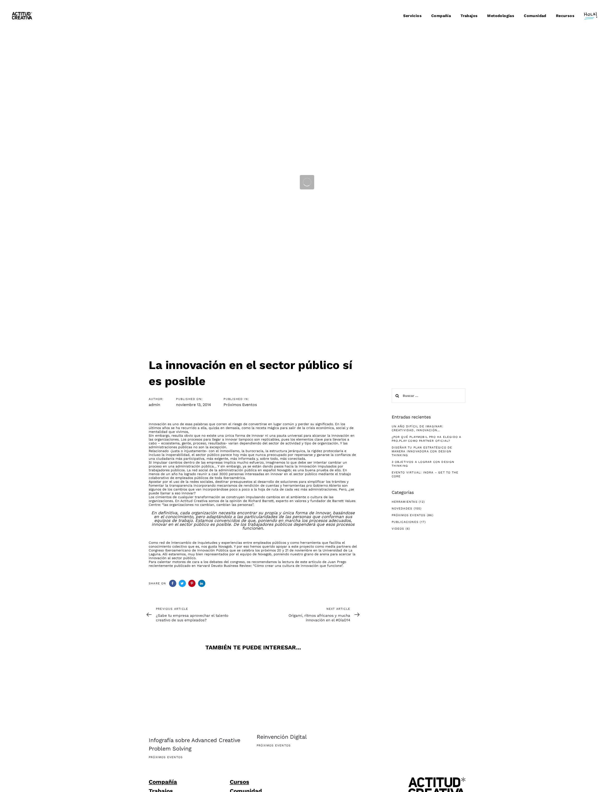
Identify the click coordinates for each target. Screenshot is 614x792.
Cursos (239, 782)
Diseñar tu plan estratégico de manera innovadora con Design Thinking (422, 451)
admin (154, 404)
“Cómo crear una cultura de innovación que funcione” (297, 566)
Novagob (284, 470)
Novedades (402, 508)
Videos (398, 528)
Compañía (163, 782)
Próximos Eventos (240, 404)
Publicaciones (405, 522)
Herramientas (405, 501)
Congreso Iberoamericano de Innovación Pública (188, 550)
